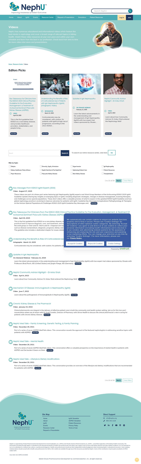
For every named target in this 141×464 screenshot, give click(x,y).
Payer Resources (16, 173)
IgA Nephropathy (109, 166)
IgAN (27, 17)
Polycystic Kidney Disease (49, 173)
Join (129, 18)
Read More (13, 133)
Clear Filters (128, 181)
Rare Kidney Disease (79, 173)
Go (112, 153)
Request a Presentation (65, 17)
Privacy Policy (73, 425)
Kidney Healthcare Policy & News (20, 170)
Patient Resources (96, 17)
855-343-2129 (111, 421)
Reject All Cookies (95, 243)
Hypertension (77, 166)
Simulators (82, 17)
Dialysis (13, 166)
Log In (121, 18)
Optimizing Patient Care (80, 170)
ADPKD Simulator (75, 421)
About (19, 17)
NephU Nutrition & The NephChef (51, 170)
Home (11, 17)
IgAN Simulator (74, 418)
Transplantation (108, 173)
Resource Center (48, 17)
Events (35, 17)
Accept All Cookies (75, 243)
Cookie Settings (114, 243)
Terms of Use (73, 428)
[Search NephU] (130, 11)
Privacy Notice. (76, 238)
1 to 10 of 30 (110, 181)
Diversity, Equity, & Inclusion (50, 166)
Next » (119, 181)
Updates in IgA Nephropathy (84, 99)
